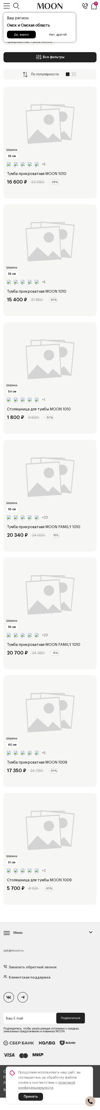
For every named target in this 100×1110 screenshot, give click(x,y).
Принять (31, 1096)
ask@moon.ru (13, 950)
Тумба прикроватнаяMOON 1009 (37, 762)
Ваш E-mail (14, 1018)
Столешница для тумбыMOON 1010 (39, 409)
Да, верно (21, 34)
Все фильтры (53, 57)
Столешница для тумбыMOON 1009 (39, 880)
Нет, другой (58, 34)
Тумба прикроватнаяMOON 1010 (36, 174)
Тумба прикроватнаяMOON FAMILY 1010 (43, 527)
